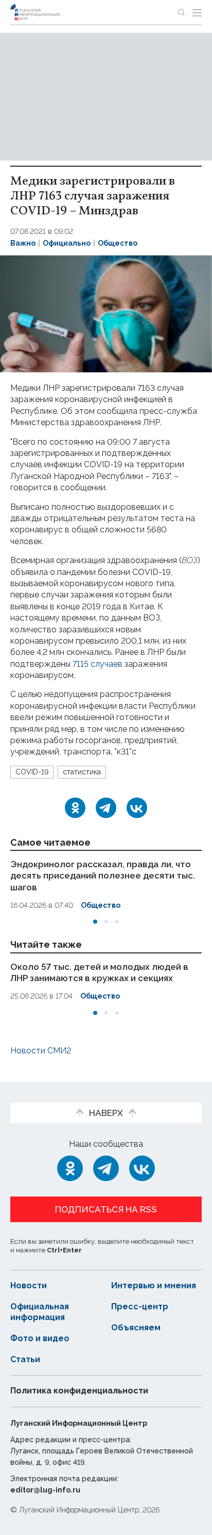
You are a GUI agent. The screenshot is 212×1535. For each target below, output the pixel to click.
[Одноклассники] (75, 808)
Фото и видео (39, 1338)
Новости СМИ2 (40, 1050)
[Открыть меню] (197, 12)
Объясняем (136, 1327)
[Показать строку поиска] (181, 12)
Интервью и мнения (153, 1285)
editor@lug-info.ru (45, 1490)
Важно (23, 243)
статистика (82, 772)
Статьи (25, 1359)
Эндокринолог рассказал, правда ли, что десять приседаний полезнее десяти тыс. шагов (102, 875)
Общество (117, 243)
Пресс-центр (139, 1306)
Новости (28, 1285)
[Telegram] (106, 808)
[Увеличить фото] (106, 313)
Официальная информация (39, 1312)
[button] (95, 922)
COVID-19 (31, 772)
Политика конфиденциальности (79, 1391)
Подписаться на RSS (106, 1209)
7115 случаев (99, 664)
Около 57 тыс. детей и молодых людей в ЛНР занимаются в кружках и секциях (99, 972)
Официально (67, 243)
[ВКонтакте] (137, 808)
